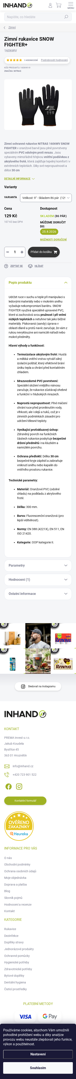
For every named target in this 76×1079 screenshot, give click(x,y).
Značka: (12, 71)
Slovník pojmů (13, 897)
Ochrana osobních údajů (20, 871)
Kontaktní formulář (25, 800)
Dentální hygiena (15, 982)
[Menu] (70, 5)
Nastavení (38, 1054)
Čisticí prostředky (15, 989)
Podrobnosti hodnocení (54, 60)
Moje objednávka (15, 877)
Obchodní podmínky (17, 864)
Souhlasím (38, 1068)
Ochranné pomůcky (17, 955)
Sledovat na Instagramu (42, 686)
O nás (8, 858)
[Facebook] (8, 785)
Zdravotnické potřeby (18, 969)
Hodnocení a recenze (17, 904)
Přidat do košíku (41, 252)
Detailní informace (17, 178)
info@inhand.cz (23, 766)
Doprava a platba (15, 884)
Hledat (66, 16)
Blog (7, 891)
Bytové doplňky (14, 975)
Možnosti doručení (53, 239)
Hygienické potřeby (16, 962)
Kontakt (9, 911)
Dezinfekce (11, 935)
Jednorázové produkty (19, 949)
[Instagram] (18, 785)
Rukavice (10, 929)
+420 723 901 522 (25, 774)
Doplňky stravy (14, 942)
